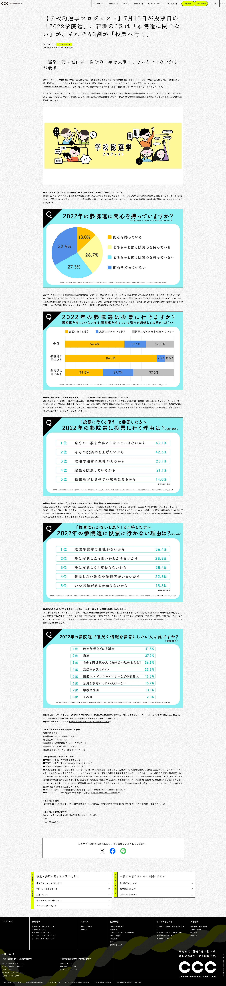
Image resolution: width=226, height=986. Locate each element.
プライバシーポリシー (102, 982)
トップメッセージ (117, 926)
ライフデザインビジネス (41, 932)
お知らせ (83, 929)
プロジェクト (99, 3)
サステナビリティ (153, 3)
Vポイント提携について (46, 888)
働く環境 (193, 932)
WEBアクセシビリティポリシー (77, 982)
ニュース (125, 3)
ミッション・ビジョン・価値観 (122, 932)
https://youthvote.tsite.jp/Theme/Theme (89, 721)
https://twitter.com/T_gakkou (108, 789)
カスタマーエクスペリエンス (43, 926)
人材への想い (195, 929)
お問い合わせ (8, 954)
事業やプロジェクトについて (49, 883)
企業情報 (137, 3)
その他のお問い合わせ (46, 906)
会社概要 (113, 929)
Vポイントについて (128, 894)
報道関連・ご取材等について (49, 900)
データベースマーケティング (43, 938)
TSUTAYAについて (128, 883)
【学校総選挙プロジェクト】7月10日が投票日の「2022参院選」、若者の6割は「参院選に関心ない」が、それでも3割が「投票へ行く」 (103, 803)
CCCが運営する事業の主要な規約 (129, 982)
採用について (42, 894)
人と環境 (171, 3)
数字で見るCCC (116, 945)
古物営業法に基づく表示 (11, 982)
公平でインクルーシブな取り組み (170, 932)
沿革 (112, 942)
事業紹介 (112, 3)
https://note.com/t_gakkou (104, 792)
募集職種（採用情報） (199, 926)
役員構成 (113, 938)
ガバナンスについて (164, 938)
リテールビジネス (39, 929)
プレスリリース (86, 926)
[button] (73, 876)
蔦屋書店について (128, 888)
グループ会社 (115, 935)
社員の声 (193, 935)
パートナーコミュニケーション (44, 935)
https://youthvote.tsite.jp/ (58, 86)
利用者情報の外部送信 (34, 982)
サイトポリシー (54, 982)
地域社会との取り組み (165, 935)
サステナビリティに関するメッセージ (170, 928)
